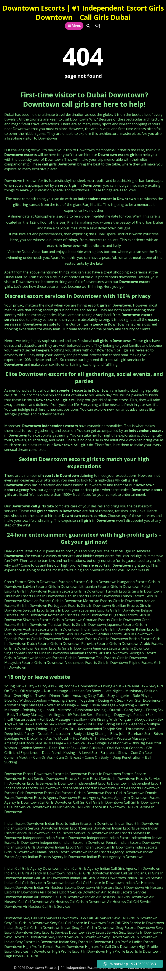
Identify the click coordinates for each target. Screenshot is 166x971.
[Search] (88, 26)
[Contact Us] (97, 26)
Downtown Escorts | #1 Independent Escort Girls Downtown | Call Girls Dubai (83, 12)
